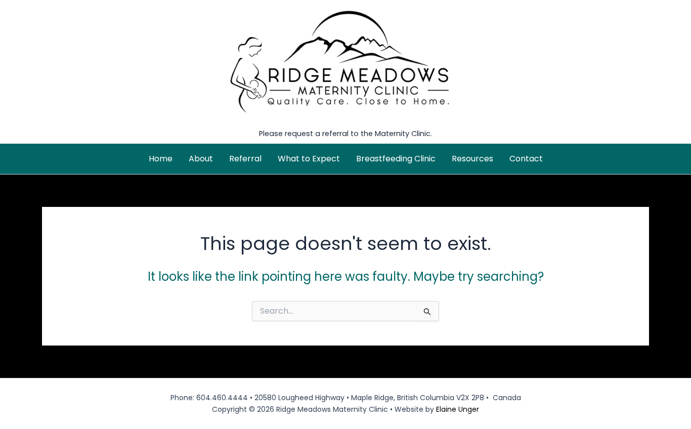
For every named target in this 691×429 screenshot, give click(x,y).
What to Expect (309, 158)
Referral (245, 158)
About (201, 158)
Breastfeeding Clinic (396, 158)
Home (160, 158)
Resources (472, 158)
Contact (526, 158)
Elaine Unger (457, 409)
